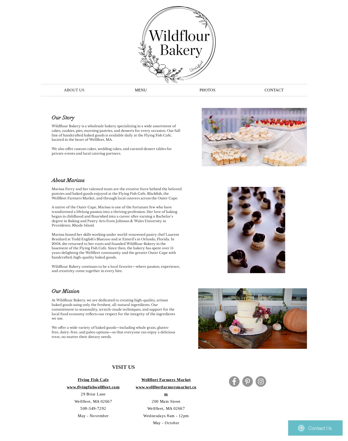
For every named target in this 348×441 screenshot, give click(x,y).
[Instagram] (261, 381)
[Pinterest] (247, 381)
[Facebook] (234, 381)
